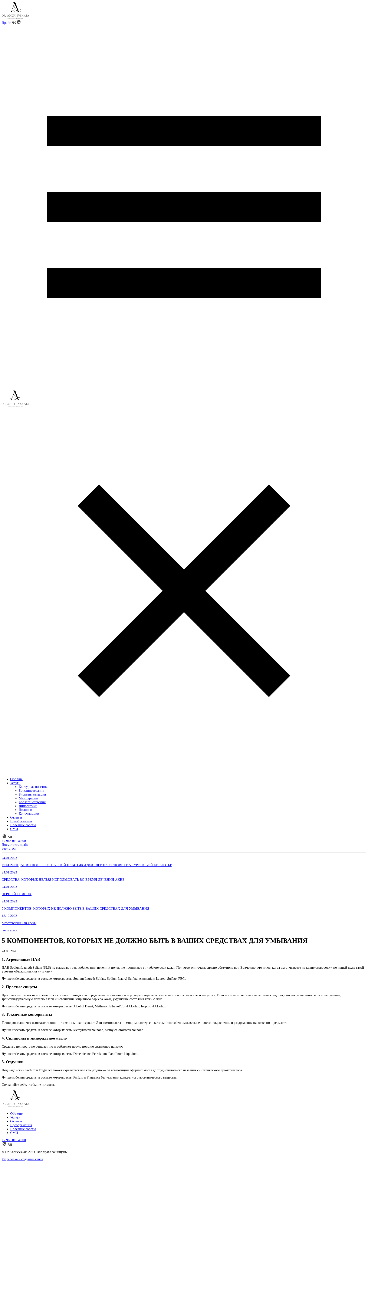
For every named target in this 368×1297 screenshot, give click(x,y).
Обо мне (16, 779)
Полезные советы (23, 825)
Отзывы (16, 817)
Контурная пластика (33, 787)
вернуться (9, 848)
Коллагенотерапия (32, 802)
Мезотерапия (28, 798)
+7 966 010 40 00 (14, 841)
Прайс (6, 22)
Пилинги (25, 810)
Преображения (21, 821)
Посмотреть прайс (15, 844)
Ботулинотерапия (31, 790)
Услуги (15, 783)
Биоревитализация (32, 794)
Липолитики (28, 806)
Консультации (29, 813)
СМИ (14, 829)
